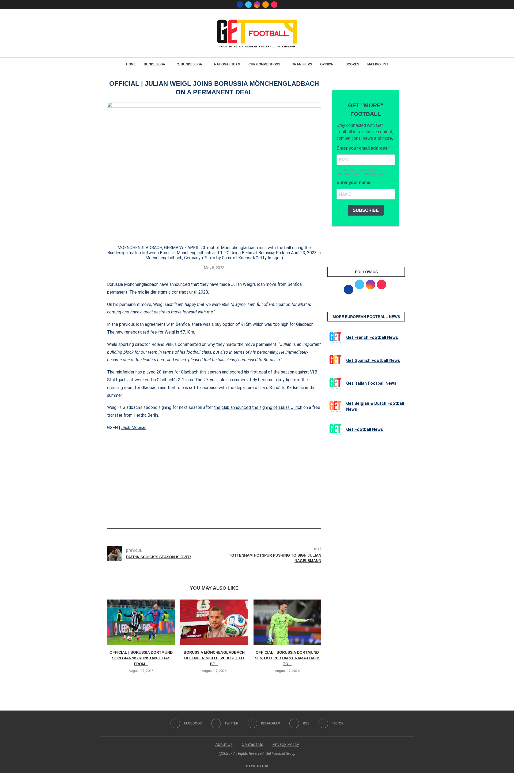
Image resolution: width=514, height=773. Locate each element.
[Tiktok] (274, 4)
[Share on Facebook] (206, 513)
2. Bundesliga (189, 64)
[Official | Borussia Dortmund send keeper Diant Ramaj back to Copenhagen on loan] (287, 622)
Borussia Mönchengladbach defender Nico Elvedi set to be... (214, 658)
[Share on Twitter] (216, 513)
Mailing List (377, 64)
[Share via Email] (234, 513)
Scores (352, 64)
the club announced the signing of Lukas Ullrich (258, 407)
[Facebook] (240, 4)
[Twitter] (248, 4)
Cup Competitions (264, 64)
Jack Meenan (133, 427)
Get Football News (364, 429)
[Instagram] (257, 4)
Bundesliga (154, 64)
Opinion (327, 64)
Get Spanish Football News (373, 360)
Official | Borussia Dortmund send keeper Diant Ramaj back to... (287, 658)
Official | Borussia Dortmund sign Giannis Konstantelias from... (141, 658)
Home (131, 64)
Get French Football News (372, 337)
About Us (224, 744)
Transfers (302, 64)
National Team (227, 64)
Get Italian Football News (371, 383)
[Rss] (265, 4)
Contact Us (252, 744)
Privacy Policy (285, 744)
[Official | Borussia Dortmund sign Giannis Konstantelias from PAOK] (141, 622)
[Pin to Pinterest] (225, 513)
